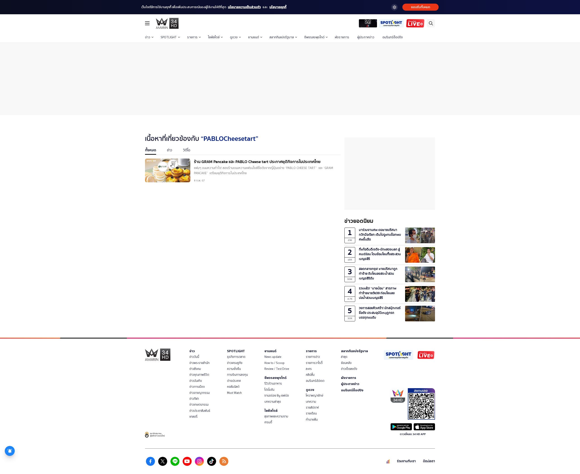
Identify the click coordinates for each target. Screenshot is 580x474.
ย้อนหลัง (346, 363)
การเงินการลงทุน (237, 375)
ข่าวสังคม (195, 369)
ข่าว (147, 37)
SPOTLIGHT (169, 37)
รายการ (192, 37)
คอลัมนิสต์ (233, 387)
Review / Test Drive (276, 369)
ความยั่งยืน (234, 369)
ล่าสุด (344, 357)
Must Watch (234, 393)
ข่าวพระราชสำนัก (199, 363)
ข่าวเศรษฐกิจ (234, 363)
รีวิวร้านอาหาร (273, 383)
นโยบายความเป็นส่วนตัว (244, 7)
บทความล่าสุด (272, 401)
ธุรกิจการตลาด (236, 357)
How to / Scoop (274, 363)
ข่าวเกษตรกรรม (199, 404)
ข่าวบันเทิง (195, 381)
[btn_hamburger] (147, 23)
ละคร (309, 369)
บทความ (311, 401)
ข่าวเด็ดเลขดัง (349, 369)
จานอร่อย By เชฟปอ (276, 395)
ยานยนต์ (253, 37)
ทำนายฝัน (312, 419)
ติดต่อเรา (429, 461)
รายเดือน (311, 413)
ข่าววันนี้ (194, 357)
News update (272, 357)
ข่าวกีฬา (194, 399)
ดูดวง (234, 37)
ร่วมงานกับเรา (406, 461)
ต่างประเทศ (234, 381)
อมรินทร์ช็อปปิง (392, 37)
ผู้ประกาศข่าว (365, 37)
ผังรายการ (342, 37)
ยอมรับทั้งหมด (420, 7)
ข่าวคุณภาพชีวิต (199, 375)
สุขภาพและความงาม (276, 416)
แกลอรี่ (193, 416)
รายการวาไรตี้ (314, 363)
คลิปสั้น (310, 375)
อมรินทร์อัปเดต (315, 381)
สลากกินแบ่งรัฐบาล (281, 37)
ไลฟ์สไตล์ (214, 37)
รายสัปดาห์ (312, 407)
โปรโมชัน (269, 389)
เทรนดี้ (268, 422)
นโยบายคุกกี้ (277, 7)
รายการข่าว (313, 357)
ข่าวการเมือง (197, 387)
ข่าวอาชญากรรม (199, 393)
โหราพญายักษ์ (314, 395)
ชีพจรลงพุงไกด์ (314, 37)
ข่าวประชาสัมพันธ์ (199, 411)
